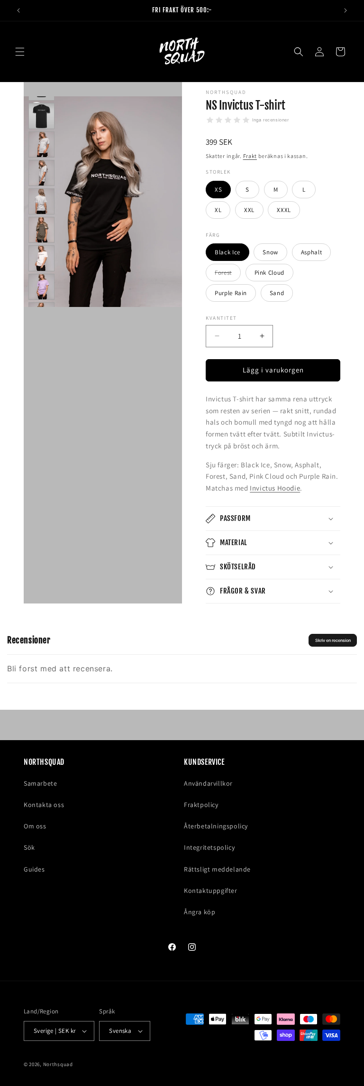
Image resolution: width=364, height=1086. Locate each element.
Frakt (250, 155)
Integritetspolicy (209, 847)
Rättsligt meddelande (217, 869)
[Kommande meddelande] (345, 10)
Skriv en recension (333, 640)
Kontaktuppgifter (210, 890)
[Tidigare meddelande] (18, 10)
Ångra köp (199, 912)
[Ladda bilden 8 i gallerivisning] (41, 258)
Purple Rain (231, 293)
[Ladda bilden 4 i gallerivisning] (41, 144)
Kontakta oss (44, 804)
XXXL (284, 210)
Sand (277, 293)
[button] (19, 51)
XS (218, 190)
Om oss (35, 826)
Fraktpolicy (201, 804)
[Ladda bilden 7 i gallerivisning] (41, 230)
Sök (29, 847)
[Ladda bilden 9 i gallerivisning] (41, 287)
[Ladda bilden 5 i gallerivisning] (41, 173)
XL (218, 210)
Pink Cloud (270, 273)
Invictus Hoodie (275, 487)
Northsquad (58, 1064)
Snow (270, 252)
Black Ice (227, 252)
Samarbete (40, 783)
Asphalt (311, 252)
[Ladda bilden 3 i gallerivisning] (41, 116)
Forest (228, 274)
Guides (34, 869)
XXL (249, 210)
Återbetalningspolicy (216, 826)
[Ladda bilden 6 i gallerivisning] (41, 201)
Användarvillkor (208, 783)
